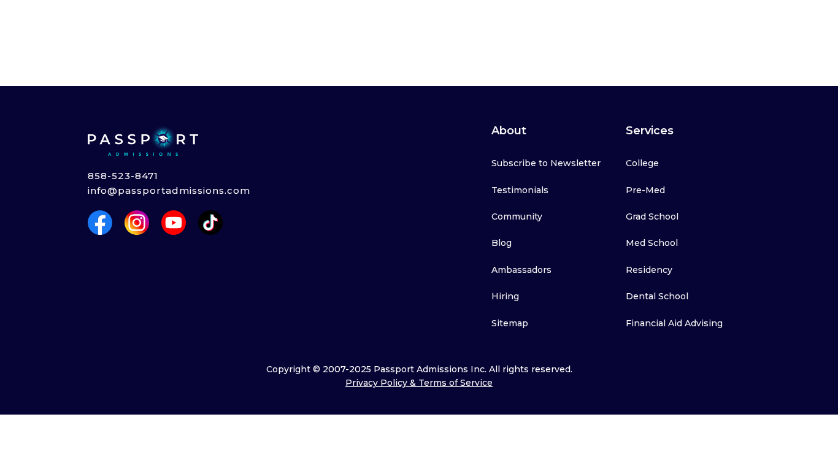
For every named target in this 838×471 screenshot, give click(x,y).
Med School (652, 242)
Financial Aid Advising (674, 323)
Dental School (657, 296)
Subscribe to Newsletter (546, 163)
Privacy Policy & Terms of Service (419, 382)
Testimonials (519, 190)
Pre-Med (645, 190)
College (642, 163)
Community (516, 216)
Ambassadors (521, 269)
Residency (649, 269)
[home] (57, 23)
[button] (147, 23)
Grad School (652, 216)
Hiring (505, 296)
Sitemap (509, 323)
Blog (501, 242)
